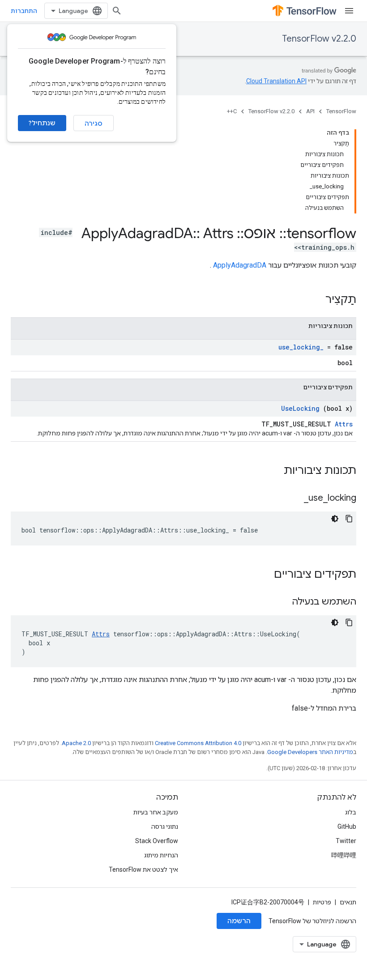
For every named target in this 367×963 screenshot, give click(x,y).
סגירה (93, 123)
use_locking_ (301, 347)
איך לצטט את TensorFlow (143, 869)
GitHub (346, 826)
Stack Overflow (156, 840)
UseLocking (300, 408)
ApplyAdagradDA (239, 265)
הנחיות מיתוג (161, 855)
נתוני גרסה (164, 826)
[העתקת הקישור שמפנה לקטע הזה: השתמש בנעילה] (281, 602)
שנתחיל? (42, 123)
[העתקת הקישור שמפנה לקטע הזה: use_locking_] (293, 498)
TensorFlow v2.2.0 (319, 38)
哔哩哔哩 (343, 855)
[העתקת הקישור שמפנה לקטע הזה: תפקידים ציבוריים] (262, 575)
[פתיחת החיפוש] (116, 10)
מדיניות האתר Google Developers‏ (310, 752)
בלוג (350, 812)
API (310, 111)
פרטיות (322, 902)
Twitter (346, 840)
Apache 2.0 (76, 743)
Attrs (344, 424)
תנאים (348, 902)
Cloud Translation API (276, 81)
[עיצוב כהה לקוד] (335, 518)
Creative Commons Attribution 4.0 (198, 743)
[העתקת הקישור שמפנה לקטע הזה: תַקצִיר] (314, 300)
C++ (232, 111)
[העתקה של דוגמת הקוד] (349, 518)
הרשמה (239, 921)
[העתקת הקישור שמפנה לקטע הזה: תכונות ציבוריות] (272, 471)
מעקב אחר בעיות (155, 812)
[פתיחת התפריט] (349, 10)
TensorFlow (341, 111)
